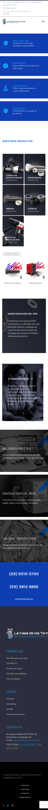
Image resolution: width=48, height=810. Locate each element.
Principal (36, 25)
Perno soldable (12, 283)
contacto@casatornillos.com (17, 11)
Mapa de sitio (25, 797)
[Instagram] (8, 14)
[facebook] (4, 805)
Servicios (25, 789)
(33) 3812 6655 (24, 586)
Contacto (25, 793)
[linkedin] (8, 805)
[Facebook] (4, 14)
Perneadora (35, 283)
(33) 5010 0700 (10, 5)
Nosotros (25, 785)
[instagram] (12, 805)
